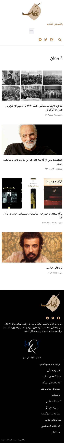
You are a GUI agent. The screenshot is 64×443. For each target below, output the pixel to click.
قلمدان (56, 58)
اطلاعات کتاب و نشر (50, 389)
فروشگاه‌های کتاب (52, 376)
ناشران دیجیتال (53, 407)
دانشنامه (56, 395)
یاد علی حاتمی (54, 267)
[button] (31, 31)
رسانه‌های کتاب (53, 420)
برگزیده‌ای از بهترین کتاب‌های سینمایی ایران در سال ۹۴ (32, 215)
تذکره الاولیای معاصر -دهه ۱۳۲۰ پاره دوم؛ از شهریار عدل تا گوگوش (33, 107)
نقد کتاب (56, 432)
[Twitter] (45, 39)
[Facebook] (51, 39)
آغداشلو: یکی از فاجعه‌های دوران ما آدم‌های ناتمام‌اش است (32, 161)
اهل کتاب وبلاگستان (51, 414)
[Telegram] (40, 39)
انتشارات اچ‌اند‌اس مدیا (32, 357)
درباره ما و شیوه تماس (50, 364)
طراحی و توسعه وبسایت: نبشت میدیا (13, 440)
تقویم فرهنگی (54, 370)
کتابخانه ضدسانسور (51, 426)
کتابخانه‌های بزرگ (51, 383)
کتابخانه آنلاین (53, 401)
